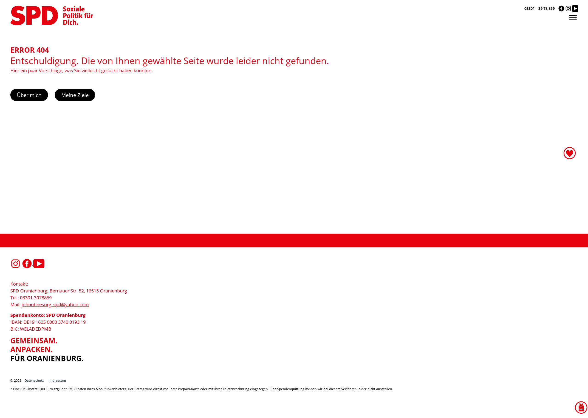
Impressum (57, 380)
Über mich (29, 95)
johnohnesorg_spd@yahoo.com (55, 304)
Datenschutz (34, 380)
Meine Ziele (75, 95)
